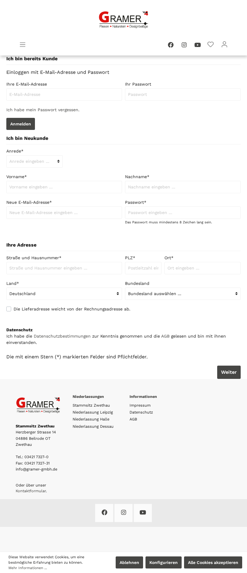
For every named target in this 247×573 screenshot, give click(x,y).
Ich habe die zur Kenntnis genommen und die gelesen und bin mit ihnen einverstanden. (116, 339)
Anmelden (20, 123)
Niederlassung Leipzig (93, 412)
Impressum (140, 405)
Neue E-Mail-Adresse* (29, 202)
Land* (12, 283)
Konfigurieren (163, 562)
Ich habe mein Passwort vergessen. (43, 109)
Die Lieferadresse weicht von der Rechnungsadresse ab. (72, 309)
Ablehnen (129, 562)
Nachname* (137, 176)
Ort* (169, 257)
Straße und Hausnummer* (33, 257)
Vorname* (16, 176)
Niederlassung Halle (91, 419)
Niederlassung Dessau (93, 426)
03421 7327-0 (36, 457)
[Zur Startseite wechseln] (123, 19)
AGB (165, 336)
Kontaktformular (31, 491)
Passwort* (135, 202)
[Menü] (23, 44)
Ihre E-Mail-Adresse (26, 84)
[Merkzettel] (210, 44)
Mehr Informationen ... (27, 568)
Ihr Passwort (138, 84)
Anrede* (14, 151)
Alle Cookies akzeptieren (213, 562)
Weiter (229, 372)
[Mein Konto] (224, 44)
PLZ (130, 257)
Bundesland (137, 283)
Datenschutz (141, 412)
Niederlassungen (88, 396)
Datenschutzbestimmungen (62, 336)
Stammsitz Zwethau (91, 405)
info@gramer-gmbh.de (36, 469)
